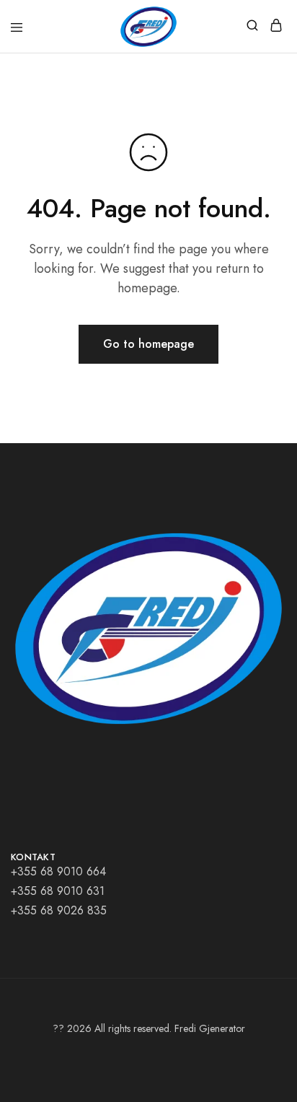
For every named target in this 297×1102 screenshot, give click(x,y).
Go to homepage (148, 344)
